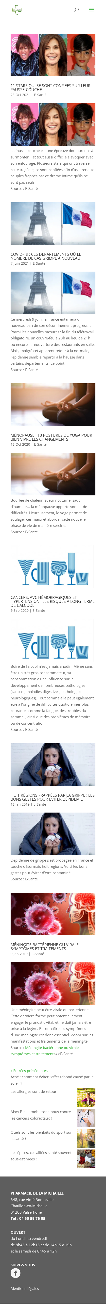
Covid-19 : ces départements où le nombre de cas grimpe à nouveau (46, 256)
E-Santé (40, 94)
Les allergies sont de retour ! (34, 1091)
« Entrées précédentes (29, 1070)
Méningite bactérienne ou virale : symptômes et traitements (46, 946)
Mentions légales (25, 1288)
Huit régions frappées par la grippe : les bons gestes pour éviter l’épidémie (53, 797)
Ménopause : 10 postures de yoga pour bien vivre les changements (51, 437)
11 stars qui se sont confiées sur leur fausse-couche (50, 87)
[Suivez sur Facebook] (15, 1273)
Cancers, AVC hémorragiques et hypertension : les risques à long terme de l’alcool (53, 601)
